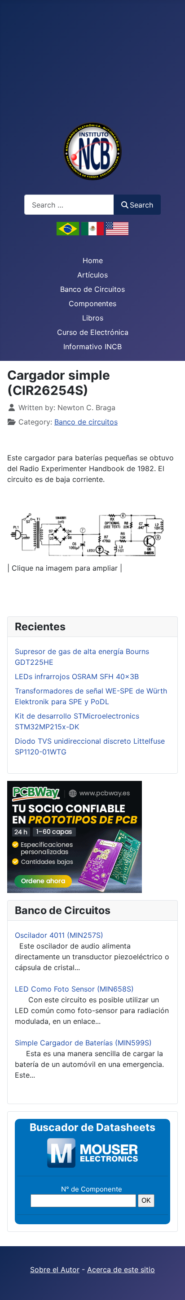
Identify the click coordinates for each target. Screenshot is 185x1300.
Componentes (92, 303)
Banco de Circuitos (92, 289)
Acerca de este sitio (121, 1269)
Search (141, 204)
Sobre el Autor (54, 1269)
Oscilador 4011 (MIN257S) (59, 935)
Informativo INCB (92, 346)
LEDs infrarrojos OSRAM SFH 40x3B (77, 676)
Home (93, 260)
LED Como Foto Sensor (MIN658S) (74, 988)
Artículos (92, 274)
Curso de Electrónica (92, 332)
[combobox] (69, 205)
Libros (92, 317)
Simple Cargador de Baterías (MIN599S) (83, 1042)
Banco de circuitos (86, 421)
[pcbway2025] (74, 836)
